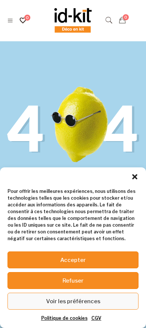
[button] (135, 177)
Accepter (73, 260)
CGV (96, 318)
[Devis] (122, 20)
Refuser (73, 280)
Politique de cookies (64, 318)
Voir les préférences (73, 301)
